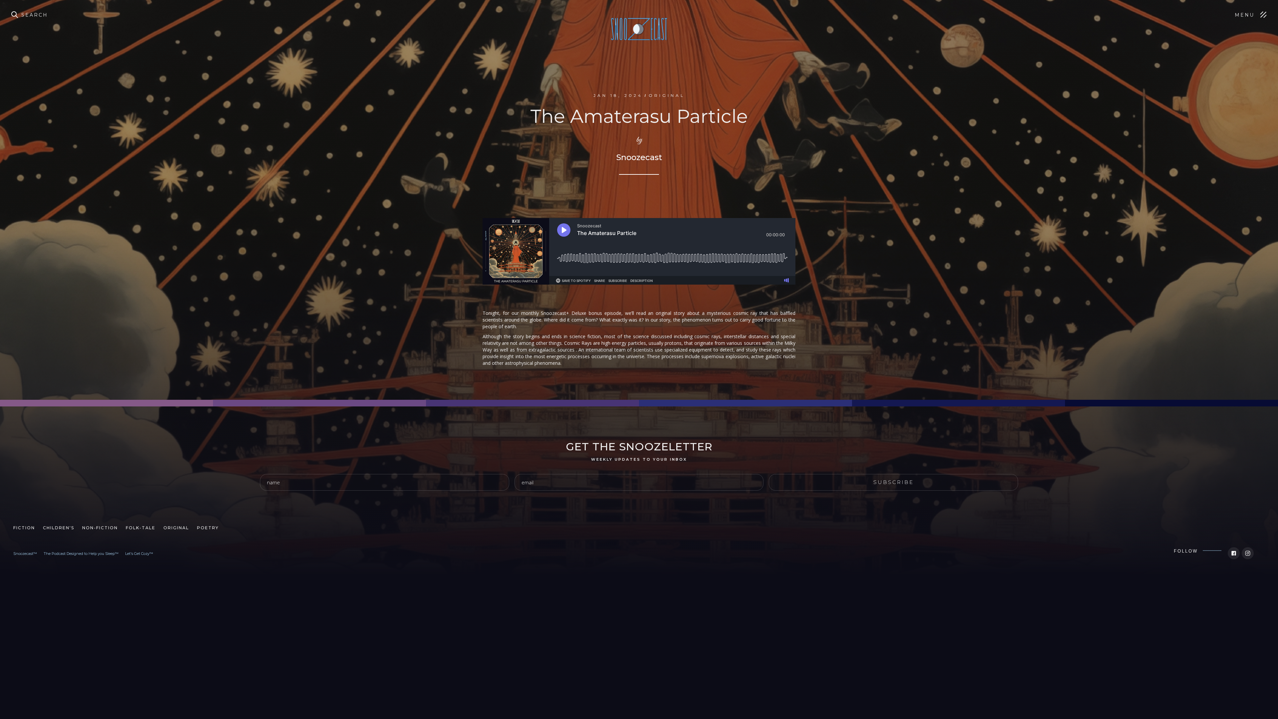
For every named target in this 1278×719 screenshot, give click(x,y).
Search (34, 15)
